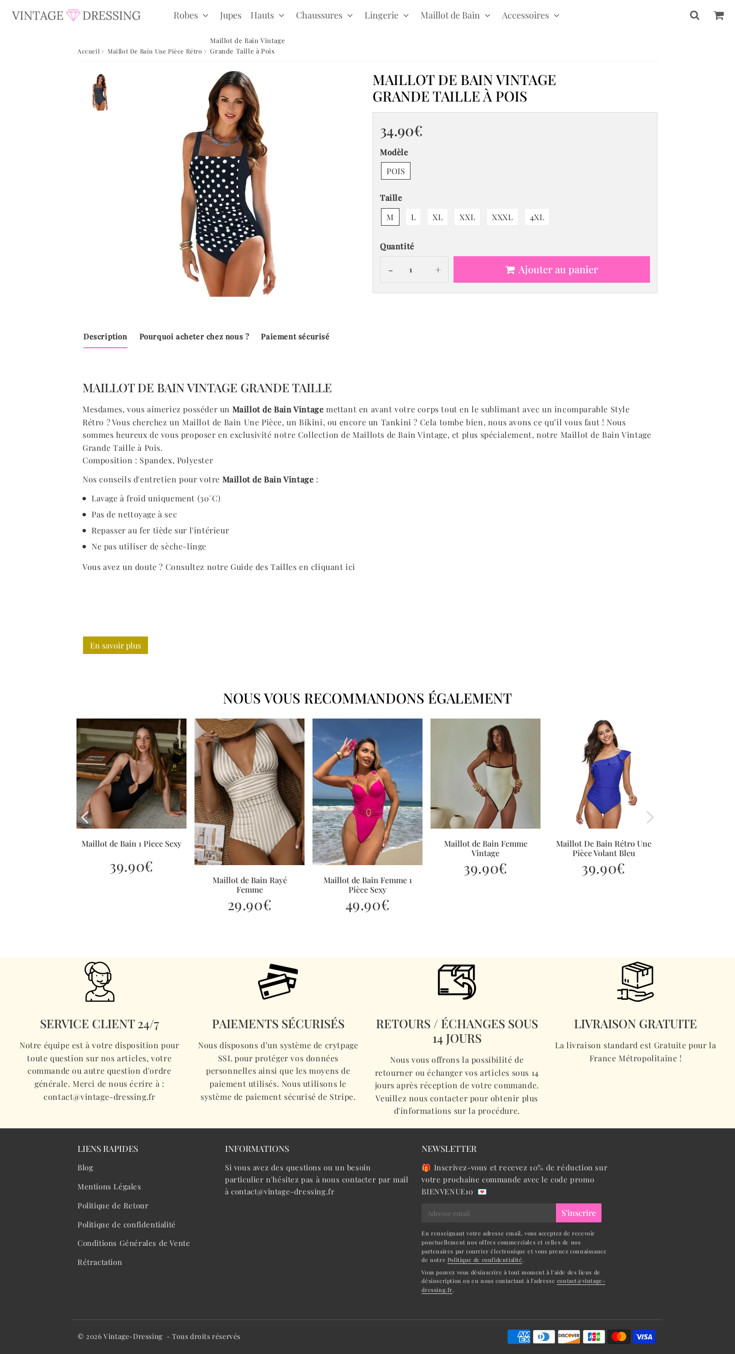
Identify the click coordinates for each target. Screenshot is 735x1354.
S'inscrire (579, 1212)
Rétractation (100, 1262)
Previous (84, 817)
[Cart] (718, 15)
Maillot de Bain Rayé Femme (249, 885)
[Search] (695, 15)
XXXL (502, 217)
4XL (537, 217)
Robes (186, 15)
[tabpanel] (101, 92)
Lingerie (381, 15)
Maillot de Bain (450, 15)
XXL (467, 217)
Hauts (262, 15)
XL (437, 217)
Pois (395, 171)
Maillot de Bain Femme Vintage (486, 848)
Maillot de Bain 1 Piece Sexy (132, 843)
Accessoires (525, 15)
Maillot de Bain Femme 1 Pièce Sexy (368, 885)
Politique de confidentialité (127, 1224)
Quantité (397, 246)
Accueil (89, 51)
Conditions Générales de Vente (134, 1243)
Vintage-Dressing (133, 1336)
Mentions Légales (110, 1186)
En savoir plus (115, 645)
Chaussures (319, 15)
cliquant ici (333, 566)
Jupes (231, 15)
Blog (85, 1167)
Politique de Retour (113, 1205)
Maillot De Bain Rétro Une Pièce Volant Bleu (604, 848)
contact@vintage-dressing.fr (282, 1191)
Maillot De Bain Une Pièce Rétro (155, 51)
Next (650, 817)
